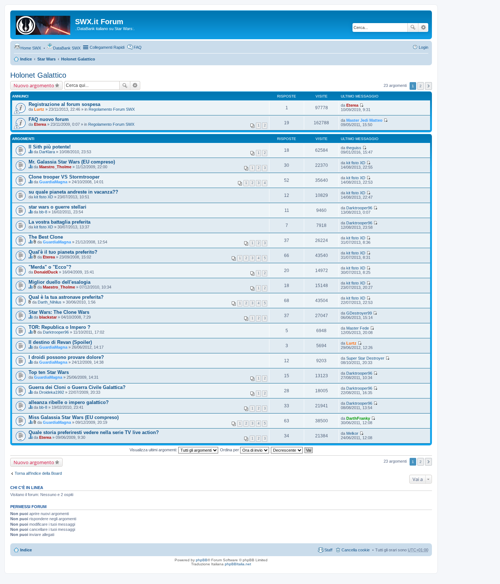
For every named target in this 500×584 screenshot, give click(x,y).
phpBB (202, 560)
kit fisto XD (355, 163)
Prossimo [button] (428, 86)
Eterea (352, 105)
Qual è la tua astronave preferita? (66, 297)
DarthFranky (358, 418)
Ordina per (230, 450)
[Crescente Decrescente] (287, 450)
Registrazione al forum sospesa (64, 104)
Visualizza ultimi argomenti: (154, 450)
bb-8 (43, 212)
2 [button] (420, 86)
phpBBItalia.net (238, 564)
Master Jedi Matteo (364, 120)
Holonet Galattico (78, 59)
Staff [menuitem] (328, 550)
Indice (26, 59)
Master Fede (357, 328)
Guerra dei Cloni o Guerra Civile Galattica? (77, 387)
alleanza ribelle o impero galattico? (69, 402)
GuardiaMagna (53, 182)
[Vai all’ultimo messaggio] (361, 105)
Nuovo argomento (34, 85)
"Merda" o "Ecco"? (50, 267)
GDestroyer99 (359, 313)
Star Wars (46, 59)
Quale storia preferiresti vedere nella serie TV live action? (94, 432)
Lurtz (39, 109)
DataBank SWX (67, 48)
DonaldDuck (46, 272)
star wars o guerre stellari (57, 207)
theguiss (353, 148)
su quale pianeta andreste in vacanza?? (73, 192)
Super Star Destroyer (365, 358)
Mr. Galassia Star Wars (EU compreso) (72, 162)
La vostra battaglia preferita (59, 222)
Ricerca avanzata (423, 27)
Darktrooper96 (359, 208)
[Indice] (43, 24)
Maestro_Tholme (55, 167)
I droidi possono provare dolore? (66, 357)
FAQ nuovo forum (49, 119)
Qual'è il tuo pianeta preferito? (63, 252)
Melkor (352, 433)
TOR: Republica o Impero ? (59, 327)
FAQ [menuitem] (138, 47)
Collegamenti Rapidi (107, 47)
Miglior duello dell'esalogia (59, 282)
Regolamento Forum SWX (112, 109)
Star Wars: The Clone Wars (59, 312)
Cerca (412, 27)
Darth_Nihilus (49, 302)
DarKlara (47, 152)
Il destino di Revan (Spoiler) (60, 342)
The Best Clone (46, 237)
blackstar (48, 317)
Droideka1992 (51, 392)
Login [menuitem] (423, 47)
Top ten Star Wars (49, 372)
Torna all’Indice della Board (38, 473)
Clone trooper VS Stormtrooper (64, 177)
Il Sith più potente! (50, 147)
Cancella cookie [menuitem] (356, 550)
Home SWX (30, 48)
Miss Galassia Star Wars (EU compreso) (74, 417)
